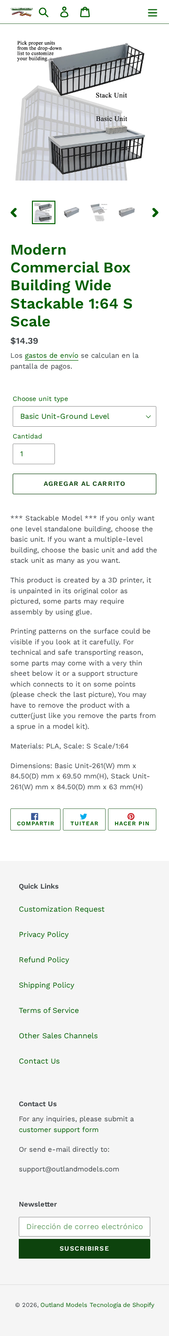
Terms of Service (49, 1010)
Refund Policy (44, 959)
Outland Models (63, 1304)
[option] (43, 212)
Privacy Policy (44, 934)
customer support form (59, 1129)
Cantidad (27, 436)
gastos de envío (51, 355)
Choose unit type (40, 398)
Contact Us (39, 1061)
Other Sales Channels (58, 1035)
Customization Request (62, 909)
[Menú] (152, 12)
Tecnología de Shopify (122, 1304)
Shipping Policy (46, 985)
